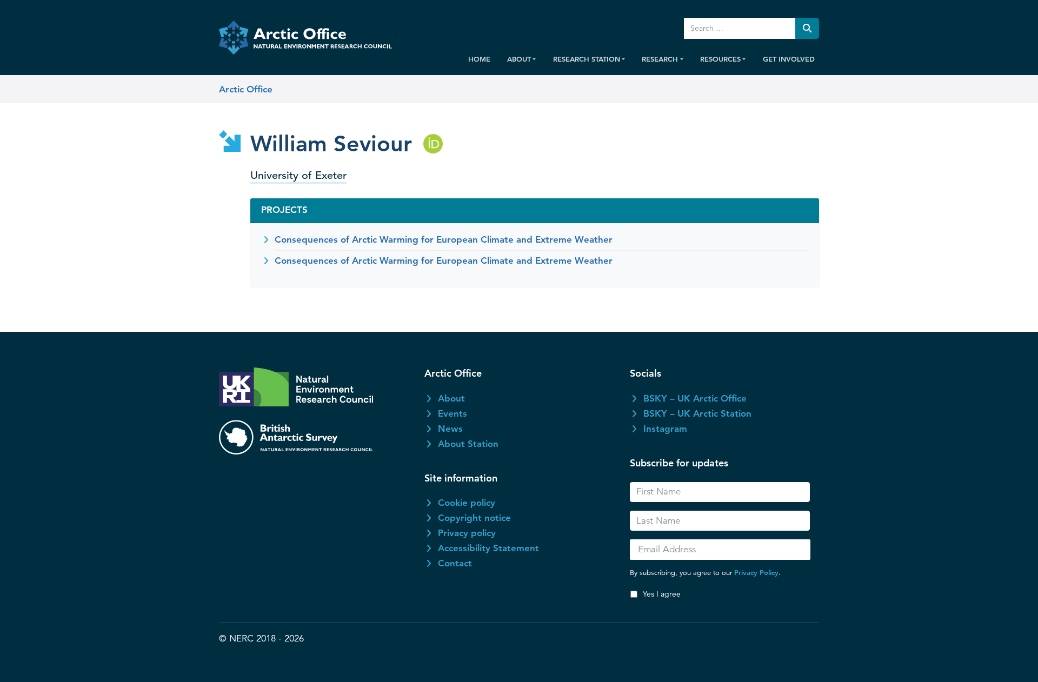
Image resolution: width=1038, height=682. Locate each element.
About (451, 398)
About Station (468, 443)
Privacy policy (467, 532)
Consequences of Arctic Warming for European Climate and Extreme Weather (444, 239)
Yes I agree (662, 594)
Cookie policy (466, 502)
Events (452, 413)
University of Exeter (298, 175)
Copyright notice (474, 517)
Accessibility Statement (488, 548)
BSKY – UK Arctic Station (697, 413)
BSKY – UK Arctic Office (695, 398)
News (450, 428)
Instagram (665, 428)
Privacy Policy (756, 572)
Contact (455, 563)
